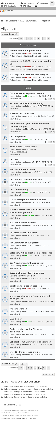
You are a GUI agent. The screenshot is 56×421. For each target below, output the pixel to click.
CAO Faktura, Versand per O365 (26, 179)
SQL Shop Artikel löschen (23, 222)
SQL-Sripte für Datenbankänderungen (29, 74)
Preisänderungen (18, 309)
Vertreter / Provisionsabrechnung (26, 103)
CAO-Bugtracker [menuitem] (10, 6)
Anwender (29, 116)
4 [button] (35, 38)
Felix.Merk (29, 106)
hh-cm (28, 96)
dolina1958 (29, 355)
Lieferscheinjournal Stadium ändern (28, 199)
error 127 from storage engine (25, 352)
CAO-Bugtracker (18, 136)
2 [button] (28, 38)
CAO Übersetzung (19, 189)
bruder (28, 279)
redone (28, 53)
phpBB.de (25, 413)
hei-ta (27, 202)
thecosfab (29, 172)
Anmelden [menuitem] (43, 3)
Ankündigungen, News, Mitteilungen (33, 56)
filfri (26, 245)
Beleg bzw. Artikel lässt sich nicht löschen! (31, 253)
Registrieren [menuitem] (29, 3)
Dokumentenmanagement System (27, 93)
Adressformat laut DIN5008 (23, 146)
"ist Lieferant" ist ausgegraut (24, 243)
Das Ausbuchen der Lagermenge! (27, 263)
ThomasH (29, 334)
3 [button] (31, 38)
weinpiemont (30, 149)
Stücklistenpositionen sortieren (26, 286)
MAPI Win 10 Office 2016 (22, 113)
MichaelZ (29, 129)
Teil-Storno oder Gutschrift (23, 232)
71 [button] (44, 38)
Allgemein (8, 29)
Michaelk (29, 301)
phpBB (12, 410)
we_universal (9, 415)
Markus (28, 225)
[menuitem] (5, 418)
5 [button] (38, 38)
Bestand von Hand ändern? (24, 169)
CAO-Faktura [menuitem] (8, 3)
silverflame (29, 312)
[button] (21, 38)
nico (27, 235)
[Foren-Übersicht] (28, 12)
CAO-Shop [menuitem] (27, 6)
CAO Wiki (14, 159)
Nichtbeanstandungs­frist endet (26, 50)
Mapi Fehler (16, 319)
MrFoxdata (29, 215)
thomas (28, 162)
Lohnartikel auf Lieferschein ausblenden (30, 342)
